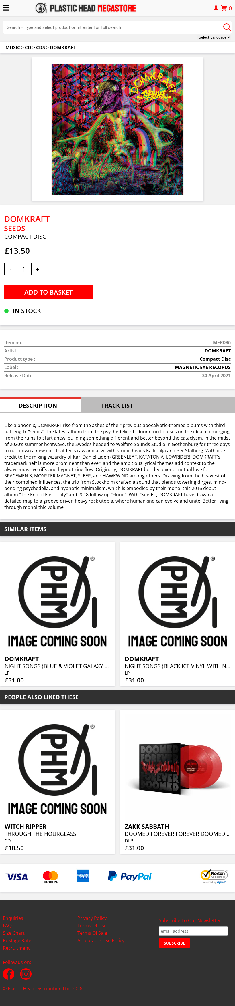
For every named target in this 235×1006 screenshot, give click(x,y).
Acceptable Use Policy (100, 940)
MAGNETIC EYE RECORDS (203, 367)
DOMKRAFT (63, 47)
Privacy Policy (92, 918)
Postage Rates (18, 940)
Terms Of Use (92, 925)
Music (12, 47)
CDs (40, 47)
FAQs (8, 925)
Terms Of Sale (92, 933)
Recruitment (16, 948)
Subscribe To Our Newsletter (190, 920)
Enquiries (13, 918)
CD (28, 47)
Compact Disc (215, 359)
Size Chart (14, 933)
